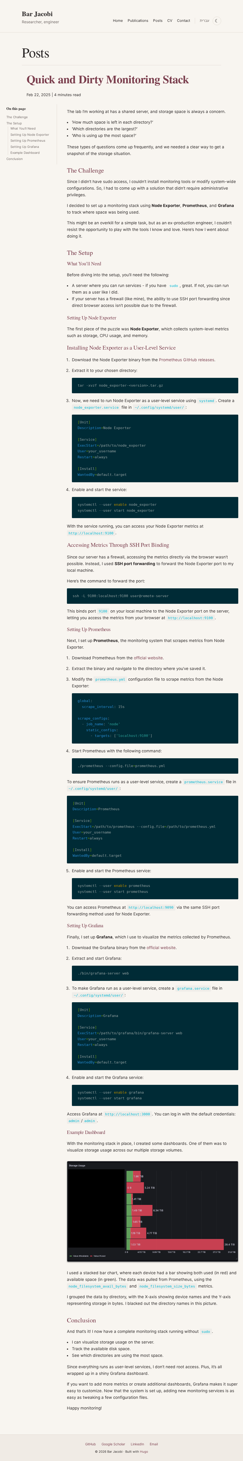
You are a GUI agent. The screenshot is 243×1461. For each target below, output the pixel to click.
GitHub (90, 1444)
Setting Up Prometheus (27, 140)
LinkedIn (137, 1444)
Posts (158, 20)
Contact (183, 20)
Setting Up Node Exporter (29, 134)
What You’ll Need (23, 128)
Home (118, 20)
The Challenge (17, 117)
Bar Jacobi (37, 14)
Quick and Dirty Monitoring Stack (108, 78)
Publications (138, 20)
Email (154, 1444)
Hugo (144, 1451)
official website (148, 658)
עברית (204, 20)
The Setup (14, 123)
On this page (16, 108)
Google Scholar (113, 1444)
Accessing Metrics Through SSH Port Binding (118, 544)
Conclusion (14, 159)
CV (169, 20)
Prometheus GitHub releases (186, 359)
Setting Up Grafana (24, 147)
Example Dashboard (25, 153)
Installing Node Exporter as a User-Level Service (121, 347)
